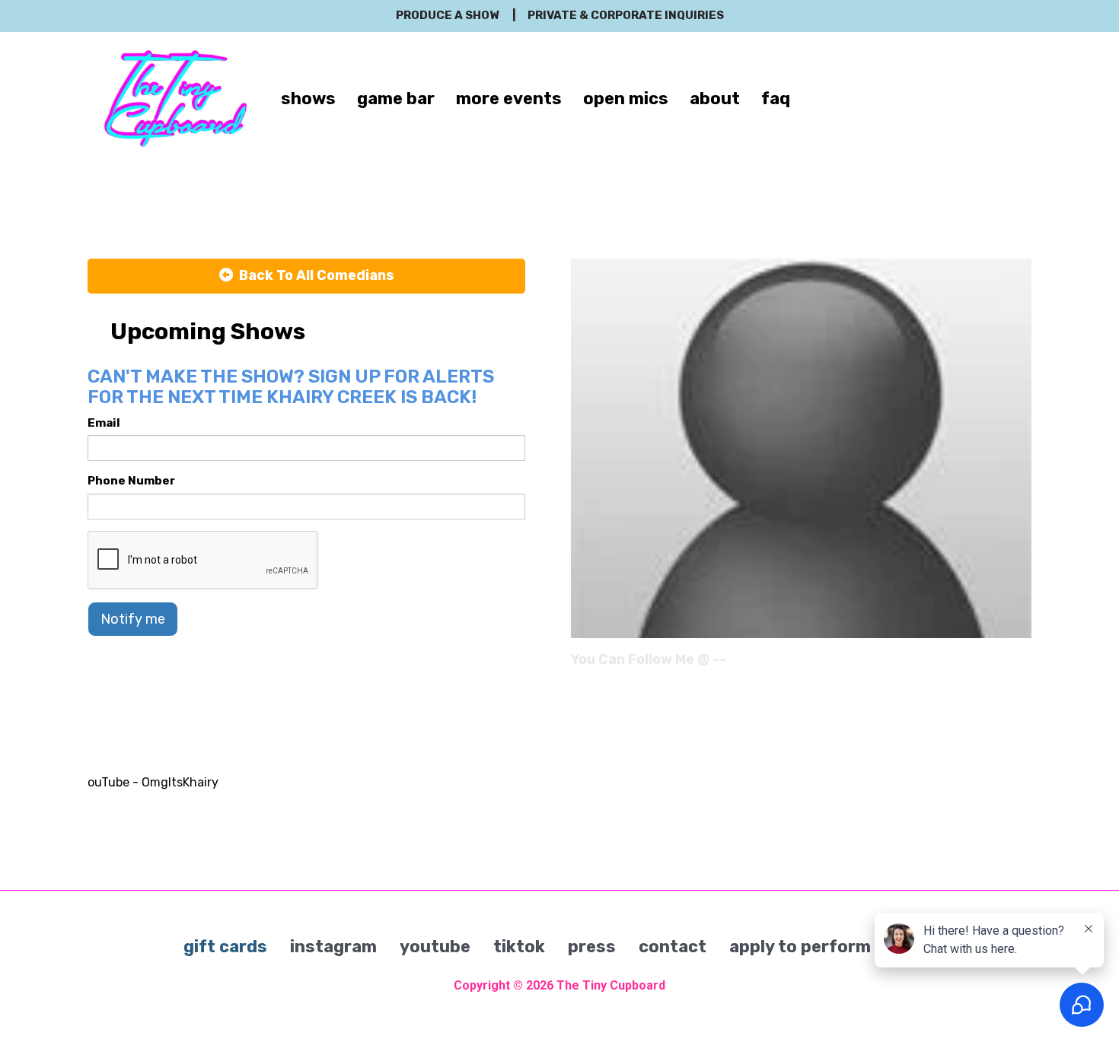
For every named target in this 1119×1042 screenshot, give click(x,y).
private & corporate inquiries (626, 15)
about (715, 98)
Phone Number (131, 481)
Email (104, 423)
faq (775, 98)
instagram (333, 946)
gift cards (225, 946)
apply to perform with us (832, 946)
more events (509, 98)
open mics (625, 98)
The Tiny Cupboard (610, 985)
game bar (396, 98)
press (592, 946)
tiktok (519, 946)
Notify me (132, 619)
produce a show (447, 15)
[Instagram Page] (1021, 664)
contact (672, 946)
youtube (435, 946)
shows (308, 98)
